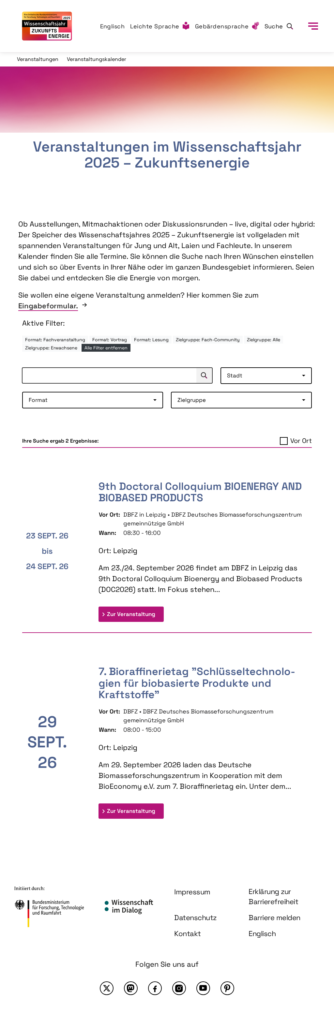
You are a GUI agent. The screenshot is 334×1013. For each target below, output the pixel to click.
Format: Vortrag (109, 340)
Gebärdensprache (222, 26)
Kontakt (187, 933)
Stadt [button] (234, 375)
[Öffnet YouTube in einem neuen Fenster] (203, 988)
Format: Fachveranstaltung (55, 340)
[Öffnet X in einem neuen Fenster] (107, 988)
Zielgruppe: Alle (263, 340)
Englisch (112, 26)
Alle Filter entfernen (106, 348)
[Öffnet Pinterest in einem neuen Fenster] (227, 988)
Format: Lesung (151, 340)
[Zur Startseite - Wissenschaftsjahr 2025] (47, 26)
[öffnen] (313, 26)
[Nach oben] (314, 951)
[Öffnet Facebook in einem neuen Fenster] (155, 988)
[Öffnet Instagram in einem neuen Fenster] (179, 988)
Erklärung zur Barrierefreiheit (273, 896)
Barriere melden (274, 917)
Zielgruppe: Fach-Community (208, 340)
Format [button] (38, 400)
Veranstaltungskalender (96, 59)
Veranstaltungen (37, 59)
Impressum (192, 891)
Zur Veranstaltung (135, 614)
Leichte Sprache (155, 26)
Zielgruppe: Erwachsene (51, 348)
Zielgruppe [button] (191, 400)
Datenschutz (195, 917)
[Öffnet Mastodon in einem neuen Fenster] (131, 988)
